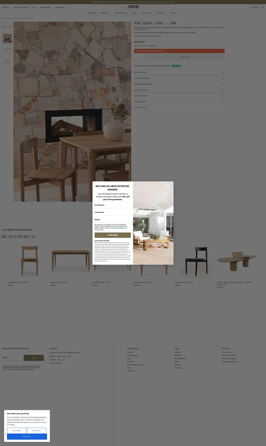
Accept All (27, 436)
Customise (16, 430)
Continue (113, 235)
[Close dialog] (168, 186)
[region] (27, 426)
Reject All (36, 430)
